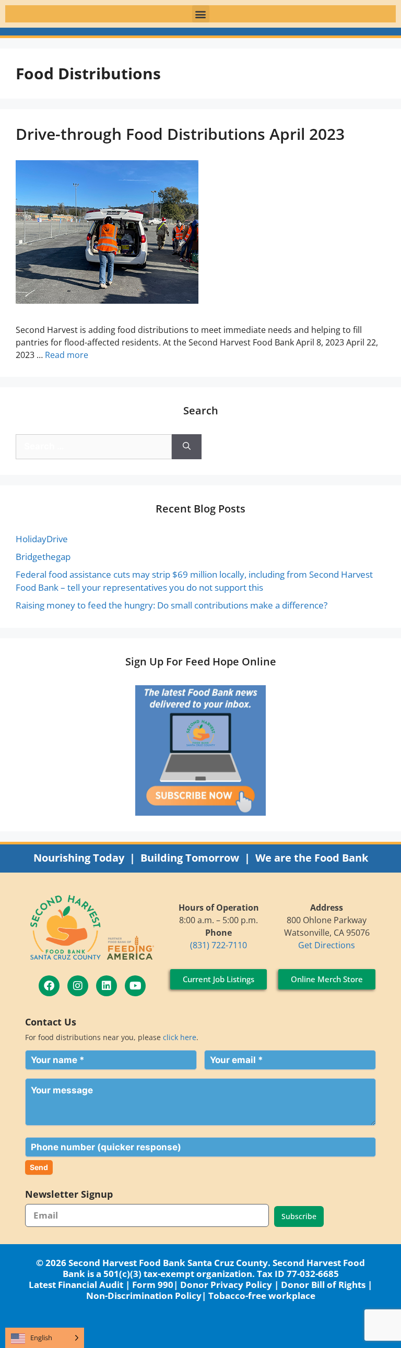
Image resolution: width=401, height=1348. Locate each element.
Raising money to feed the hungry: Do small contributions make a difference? (171, 605)
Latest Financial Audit (76, 1285)
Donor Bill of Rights (323, 1285)
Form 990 (152, 1285)
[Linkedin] (106, 985)
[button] (200, 13)
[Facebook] (49, 985)
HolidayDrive (42, 539)
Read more (66, 355)
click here (179, 1037)
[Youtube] (135, 985)
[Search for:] (94, 446)
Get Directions (326, 945)
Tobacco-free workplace (261, 1296)
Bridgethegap (43, 557)
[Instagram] (77, 985)
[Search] (187, 446)
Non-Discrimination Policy (144, 1296)
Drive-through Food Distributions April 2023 (180, 134)
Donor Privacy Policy (226, 1285)
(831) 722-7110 (218, 945)
